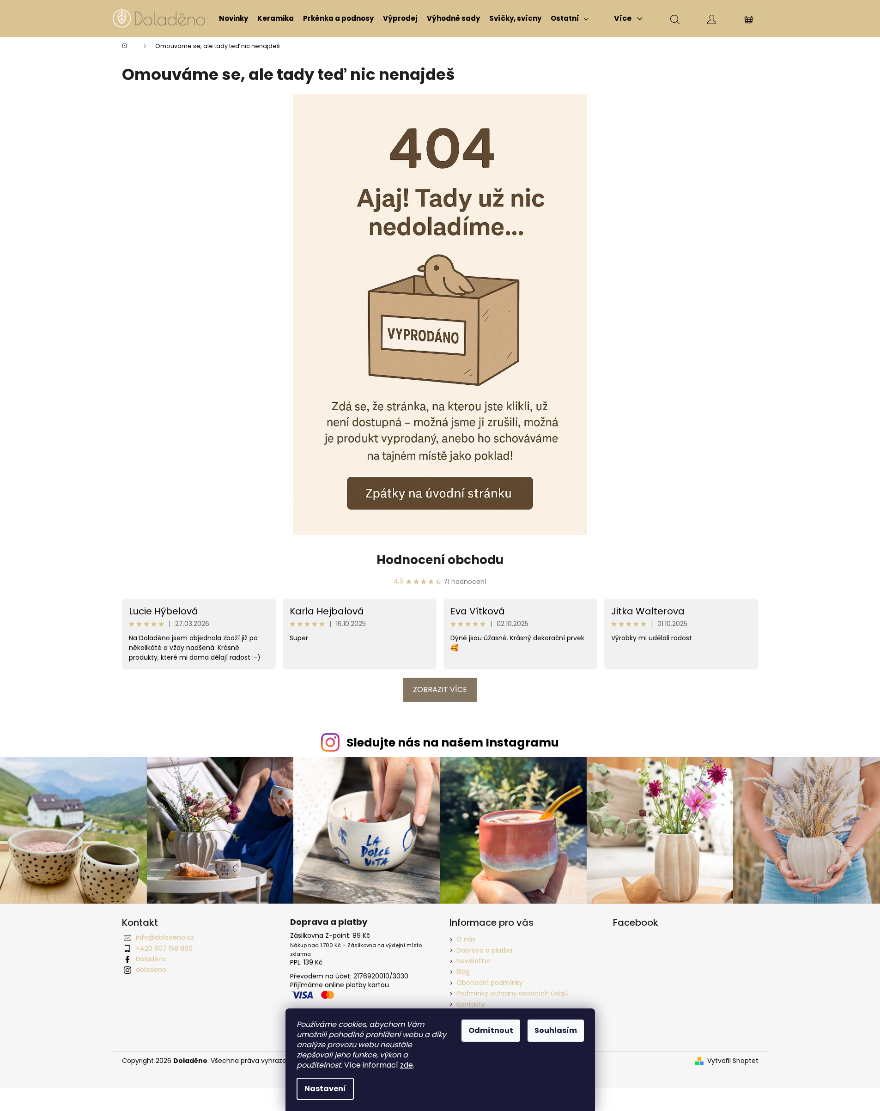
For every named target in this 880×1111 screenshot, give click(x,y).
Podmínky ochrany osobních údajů (512, 993)
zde (406, 1065)
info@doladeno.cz (165, 937)
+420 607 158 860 (164, 948)
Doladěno (151, 959)
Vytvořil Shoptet (733, 1060)
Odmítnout (490, 1030)
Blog (463, 971)
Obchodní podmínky (489, 982)
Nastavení (325, 1088)
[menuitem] (233, 18)
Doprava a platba (484, 950)
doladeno (151, 969)
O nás (465, 939)
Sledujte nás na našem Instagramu (452, 743)
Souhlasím (555, 1030)
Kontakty (470, 1004)
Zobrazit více (440, 689)
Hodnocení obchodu (440, 560)
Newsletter (473, 960)
